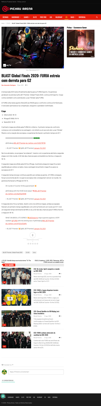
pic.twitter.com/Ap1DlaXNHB (16, 194)
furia (34, 252)
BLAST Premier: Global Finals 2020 (12, 252)
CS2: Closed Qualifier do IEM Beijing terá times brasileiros (46, 312)
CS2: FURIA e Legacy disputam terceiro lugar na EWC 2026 (46, 291)
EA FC (35, 17)
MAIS (72, 17)
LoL (51, 17)
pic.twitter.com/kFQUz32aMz (16, 224)
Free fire (43, 17)
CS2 (4, 282)
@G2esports (33, 218)
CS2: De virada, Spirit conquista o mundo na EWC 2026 (47, 270)
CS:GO (8, 23)
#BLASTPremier (19, 143)
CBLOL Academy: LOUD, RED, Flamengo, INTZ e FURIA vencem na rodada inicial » (49, 261)
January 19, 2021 (40, 148)
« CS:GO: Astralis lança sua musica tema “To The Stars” (16, 261)
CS (66, 17)
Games (26, 17)
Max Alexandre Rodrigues (8, 85)
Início (2, 23)
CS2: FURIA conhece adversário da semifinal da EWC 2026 (44, 333)
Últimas (5, 17)
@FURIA (14, 221)
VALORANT (58, 17)
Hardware (15, 17)
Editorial (82, 17)
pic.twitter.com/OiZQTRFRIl (35, 143)
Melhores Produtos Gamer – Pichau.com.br (13, 1)
